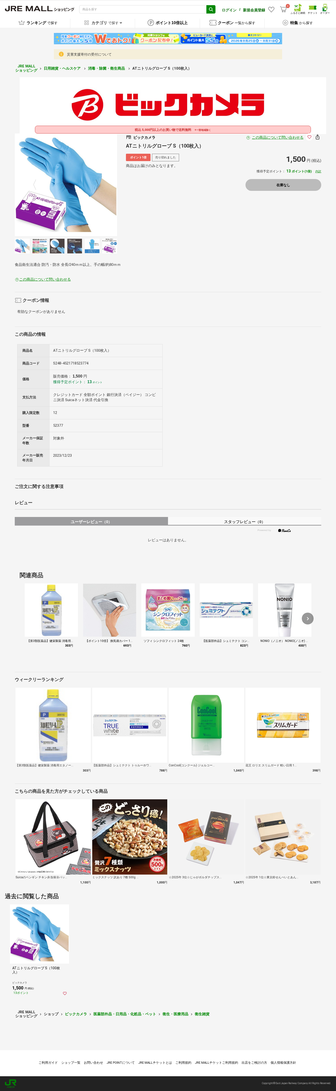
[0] (283, 9)
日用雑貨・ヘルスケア (63, 68)
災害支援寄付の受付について (89, 54)
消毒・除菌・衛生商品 (107, 68)
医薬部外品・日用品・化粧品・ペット (124, 1014)
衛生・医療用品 (175, 1014)
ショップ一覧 (70, 1062)
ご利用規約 (183, 1062)
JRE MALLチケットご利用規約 (216, 1062)
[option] (66, 185)
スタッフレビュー (244, 521)
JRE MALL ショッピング (26, 68)
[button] (308, 618)
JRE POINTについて (121, 1062)
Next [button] (94, 185)
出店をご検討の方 (254, 1062)
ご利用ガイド (48, 1062)
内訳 (318, 171)
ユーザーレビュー (91, 521)
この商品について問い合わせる (278, 137)
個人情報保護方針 (283, 1062)
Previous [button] (37, 185)
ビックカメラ (76, 1014)
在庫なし (283, 185)
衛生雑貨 (202, 1014)
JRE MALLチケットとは (155, 1062)
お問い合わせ (93, 1062)
